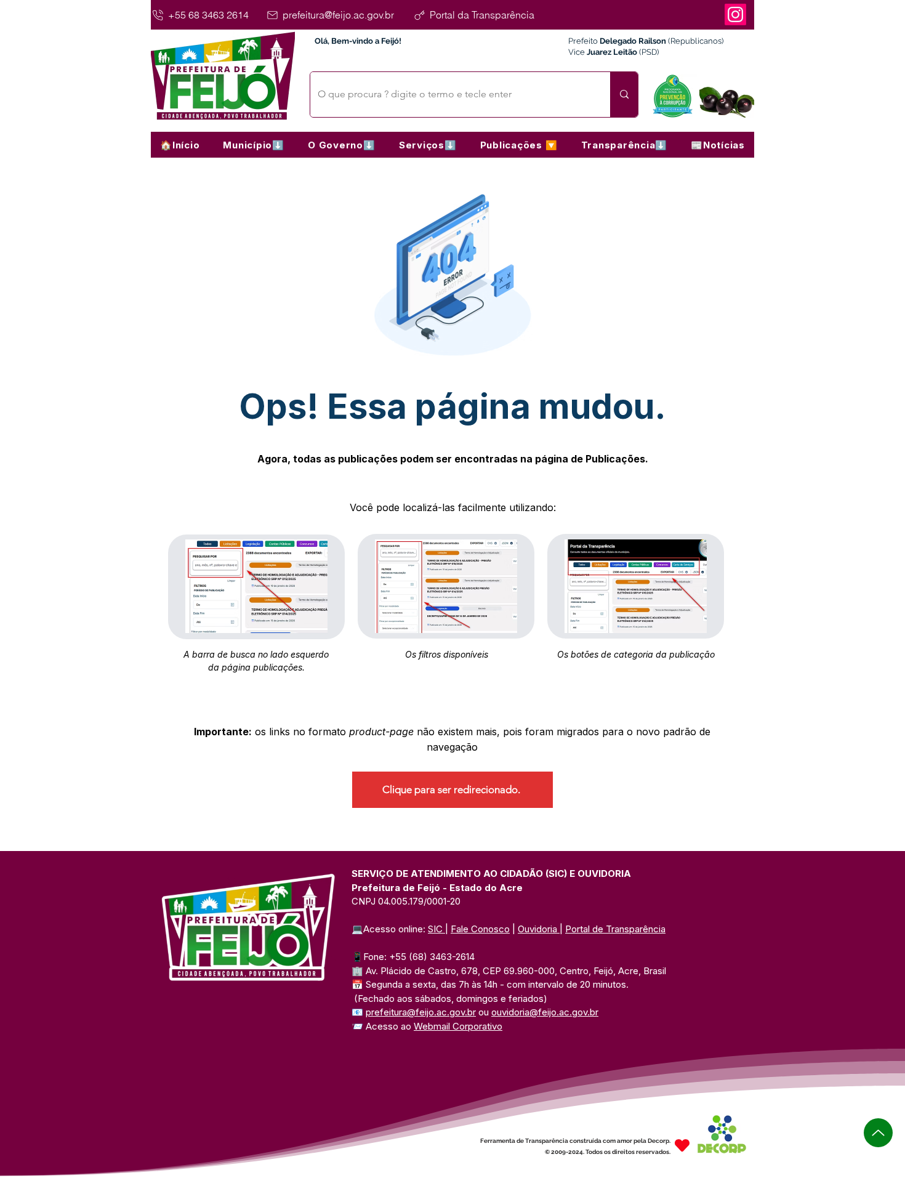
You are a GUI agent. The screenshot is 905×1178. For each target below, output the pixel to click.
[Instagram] (735, 14)
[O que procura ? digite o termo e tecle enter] (624, 94)
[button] (254, 145)
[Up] (878, 1132)
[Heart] (682, 1145)
